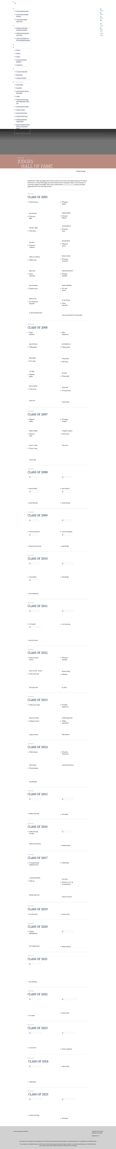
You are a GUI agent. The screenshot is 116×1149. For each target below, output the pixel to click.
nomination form (68, 184)
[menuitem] (30, 3)
